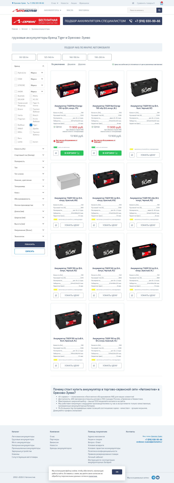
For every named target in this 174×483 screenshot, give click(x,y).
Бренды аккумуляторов (60, 448)
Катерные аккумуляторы (23, 445)
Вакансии (54, 442)
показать (30, 244)
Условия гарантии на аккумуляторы (104, 448)
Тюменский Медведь (23, 104)
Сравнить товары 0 (146, 3)
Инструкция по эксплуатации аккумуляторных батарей (101, 461)
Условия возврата (96, 445)
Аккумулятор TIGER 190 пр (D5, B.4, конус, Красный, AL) (106, 339)
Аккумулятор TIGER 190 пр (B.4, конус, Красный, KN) (106, 199)
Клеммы (15, 454)
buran (35, 142)
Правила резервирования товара (103, 454)
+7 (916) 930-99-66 (153, 439)
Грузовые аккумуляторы (23, 439)
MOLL (20, 132)
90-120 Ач (23, 57)
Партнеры (54, 439)
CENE (20, 79)
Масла (70, 10)
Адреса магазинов (96, 436)
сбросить (29, 251)
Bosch (35, 115)
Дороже (81, 64)
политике (93, 476)
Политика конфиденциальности (102, 451)
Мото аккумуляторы (21, 442)
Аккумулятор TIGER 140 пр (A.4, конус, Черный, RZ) (106, 269)
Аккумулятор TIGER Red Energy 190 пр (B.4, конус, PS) (68, 107)
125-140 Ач (49, 57)
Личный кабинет (95, 457)
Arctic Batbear (36, 120)
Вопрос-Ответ (94, 442)
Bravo (20, 109)
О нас (53, 3)
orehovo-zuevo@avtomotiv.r (149, 442)
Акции (74, 3)
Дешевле (71, 64)
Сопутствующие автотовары (25, 457)
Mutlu (35, 96)
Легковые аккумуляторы (23, 436)
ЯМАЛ (20, 128)
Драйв (35, 128)
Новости (65, 3)
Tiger (35, 125)
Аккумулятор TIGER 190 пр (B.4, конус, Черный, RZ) (68, 269)
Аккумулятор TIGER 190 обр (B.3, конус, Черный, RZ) (144, 199)
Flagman (21, 119)
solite (20, 142)
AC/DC (35, 99)
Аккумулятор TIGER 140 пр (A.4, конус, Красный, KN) (68, 199)
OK (117, 472)
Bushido (21, 96)
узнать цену (148, 155)
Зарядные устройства (22, 451)
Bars (20, 138)
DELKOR (21, 99)
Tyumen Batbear (36, 110)
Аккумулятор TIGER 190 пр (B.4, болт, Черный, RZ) (144, 107)
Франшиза (84, 3)
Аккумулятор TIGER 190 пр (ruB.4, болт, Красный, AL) (68, 339)
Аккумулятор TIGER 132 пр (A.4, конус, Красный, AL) (144, 269)
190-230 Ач (100, 57)
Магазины (84, 10)
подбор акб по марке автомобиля (87, 47)
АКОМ (20, 91)
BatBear (21, 125)
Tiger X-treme (36, 104)
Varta (20, 115)
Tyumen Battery (36, 133)
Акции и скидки (95, 439)
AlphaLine (22, 73)
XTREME (21, 85)
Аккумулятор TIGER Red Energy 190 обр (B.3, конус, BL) (106, 107)
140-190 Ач (74, 57)
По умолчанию (58, 64)
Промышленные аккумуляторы (26, 448)
